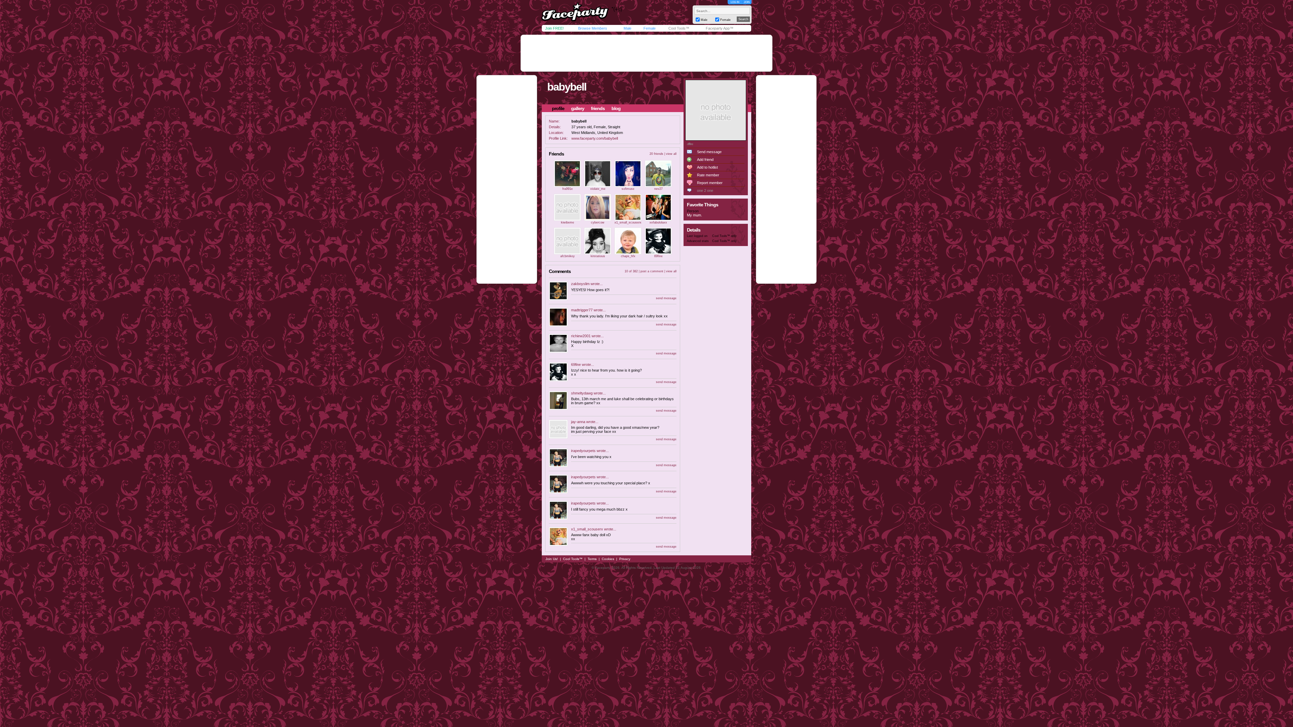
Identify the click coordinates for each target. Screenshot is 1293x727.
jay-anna (578, 422)
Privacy (624, 559)
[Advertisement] (646, 53)
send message (666, 298)
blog (616, 108)
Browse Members (592, 28)
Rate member (708, 175)
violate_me (597, 189)
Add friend (705, 160)
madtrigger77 (582, 310)
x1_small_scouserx (628, 222)
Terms (592, 559)
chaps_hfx (628, 256)
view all (671, 153)
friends (598, 108)
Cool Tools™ (678, 28)
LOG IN (735, 2)
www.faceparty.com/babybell (594, 138)
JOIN (747, 2)
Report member (710, 183)
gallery (577, 108)
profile (558, 108)
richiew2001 (581, 336)
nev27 (658, 189)
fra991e (567, 189)
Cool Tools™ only (724, 236)
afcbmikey (567, 256)
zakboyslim (580, 284)
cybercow (597, 222)
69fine (658, 256)
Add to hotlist (707, 167)
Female (649, 28)
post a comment (651, 271)
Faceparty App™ (719, 28)
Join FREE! (554, 28)
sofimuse (628, 189)
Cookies (608, 559)
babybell (566, 87)
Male (627, 28)
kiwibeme (567, 222)
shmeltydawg (582, 393)
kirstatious (598, 256)
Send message (709, 152)
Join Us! (551, 559)
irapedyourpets (583, 451)
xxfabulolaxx (658, 222)
